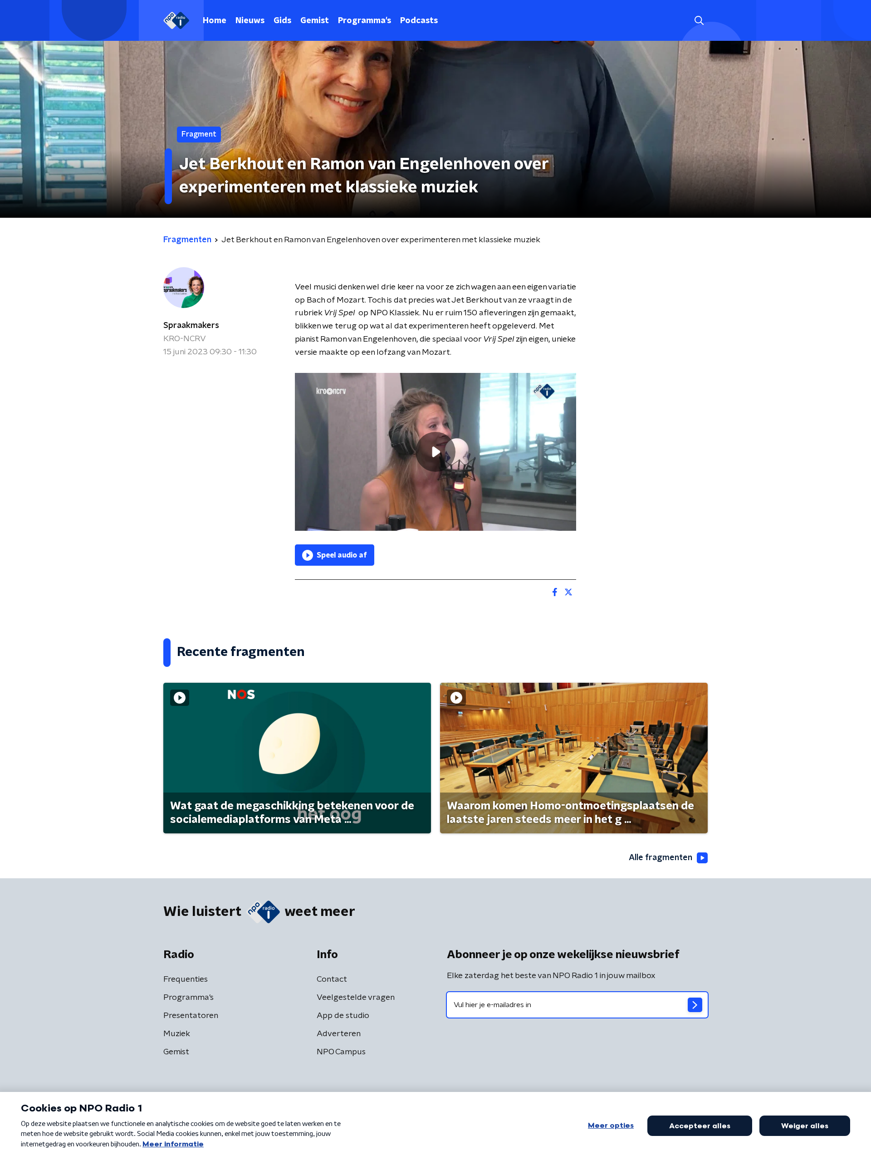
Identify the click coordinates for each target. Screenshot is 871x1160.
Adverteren (339, 1034)
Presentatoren (190, 1016)
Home (214, 21)
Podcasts (419, 21)
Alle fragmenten (660, 858)
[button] (699, 20)
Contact (332, 979)
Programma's (364, 21)
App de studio (343, 1016)
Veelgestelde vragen (356, 998)
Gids (282, 21)
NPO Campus (341, 1052)
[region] (435, 452)
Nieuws (249, 21)
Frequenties (185, 979)
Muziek (176, 1034)
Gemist (314, 21)
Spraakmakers (191, 326)
